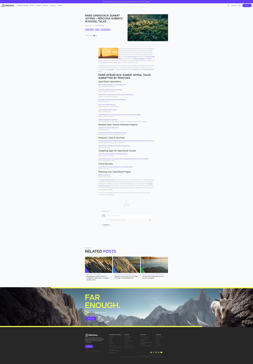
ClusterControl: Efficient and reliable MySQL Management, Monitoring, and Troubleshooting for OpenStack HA (126, 140)
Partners (158, 339)
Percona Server (132, 56)
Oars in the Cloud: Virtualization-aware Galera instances (112, 153)
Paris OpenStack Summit (107, 180)
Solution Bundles (128, 345)
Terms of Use (140, 355)
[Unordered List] (117, 220)
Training (126, 343)
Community (52, 5)
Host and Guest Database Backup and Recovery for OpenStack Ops (115, 94)
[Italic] (110, 220)
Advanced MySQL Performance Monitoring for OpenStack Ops (114, 145)
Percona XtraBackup (139, 58)
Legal (154, 355)
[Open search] (228, 5)
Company (59, 5)
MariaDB (111, 341)
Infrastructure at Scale (104, 175)
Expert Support (128, 337)
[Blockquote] (119, 220)
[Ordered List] (115, 220)
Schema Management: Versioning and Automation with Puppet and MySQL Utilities (119, 114)
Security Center (159, 355)
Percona (105, 62)
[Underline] (111, 220)
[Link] (123, 220)
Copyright (150, 355)
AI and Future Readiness (145, 346)
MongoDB (111, 343)
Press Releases (159, 345)
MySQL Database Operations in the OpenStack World (112, 84)
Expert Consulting (129, 341)
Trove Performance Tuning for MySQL (107, 109)
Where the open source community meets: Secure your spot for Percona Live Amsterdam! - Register (126, 1)
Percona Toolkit (112, 352)
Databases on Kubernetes (115, 347)
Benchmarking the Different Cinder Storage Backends (112, 99)
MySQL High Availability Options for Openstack (110, 89)
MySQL (110, 339)
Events (157, 343)
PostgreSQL (111, 337)
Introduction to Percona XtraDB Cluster (108, 127)
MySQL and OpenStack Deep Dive (106, 104)
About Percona (159, 337)
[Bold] (108, 220)
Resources (45, 5)
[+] (126, 219)
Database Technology (22, 5)
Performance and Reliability (144, 339)
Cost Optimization (144, 337)
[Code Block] (121, 220)
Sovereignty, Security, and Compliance (146, 343)
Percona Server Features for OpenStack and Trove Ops (112, 132)
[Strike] (113, 220)
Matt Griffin (101, 25)
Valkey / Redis (112, 345)
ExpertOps (127, 339)
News (157, 347)
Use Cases (38, 5)
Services (32, 5)
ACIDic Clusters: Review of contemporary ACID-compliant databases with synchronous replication (123, 159)
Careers (157, 341)
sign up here (110, 69)
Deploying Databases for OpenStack (107, 119)
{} (124, 219)
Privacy (145, 355)
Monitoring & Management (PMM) (114, 350)
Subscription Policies (129, 347)
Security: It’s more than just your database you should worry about (115, 167)
